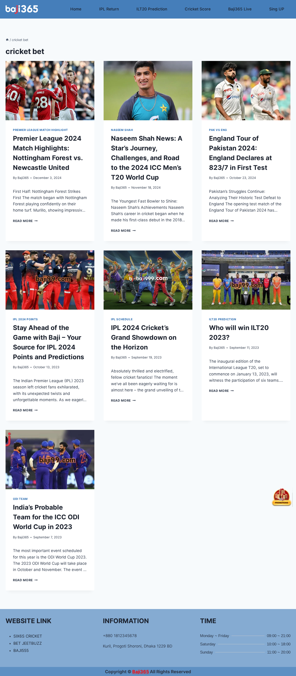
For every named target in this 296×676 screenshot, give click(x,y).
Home (75, 9)
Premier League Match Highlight (40, 130)
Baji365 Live (240, 9)
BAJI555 (21, 650)
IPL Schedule (122, 319)
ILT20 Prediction (151, 9)
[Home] (7, 40)
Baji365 (23, 178)
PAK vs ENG (218, 130)
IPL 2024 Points (25, 319)
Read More (25, 221)
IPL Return (109, 9)
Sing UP (276, 9)
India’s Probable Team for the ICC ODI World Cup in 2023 (46, 517)
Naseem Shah (122, 130)
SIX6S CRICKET (27, 636)
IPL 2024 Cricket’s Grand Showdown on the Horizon (143, 337)
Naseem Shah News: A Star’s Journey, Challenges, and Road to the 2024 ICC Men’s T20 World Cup (146, 157)
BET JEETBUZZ (27, 643)
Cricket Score (198, 9)
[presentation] (50, 90)
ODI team (20, 499)
